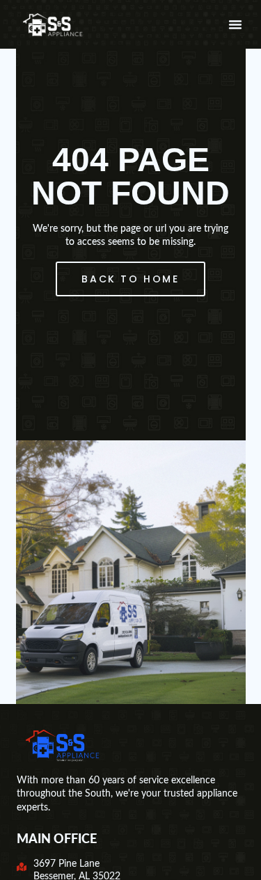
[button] (235, 24)
